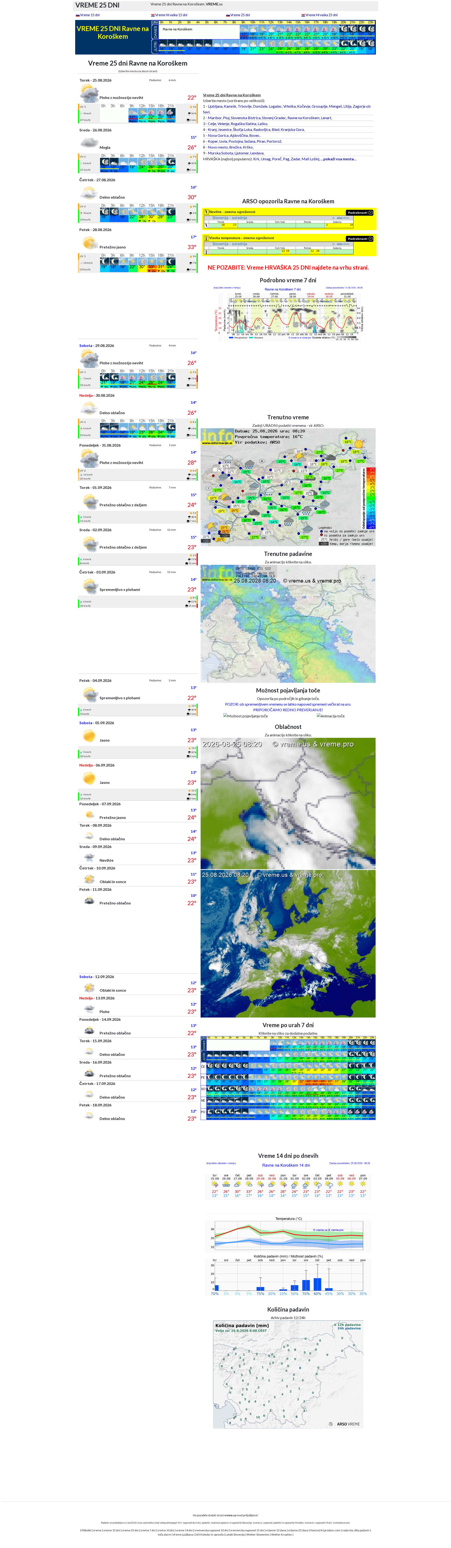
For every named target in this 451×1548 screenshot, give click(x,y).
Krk (256, 159)
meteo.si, (258, 1522)
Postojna (236, 141)
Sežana (249, 141)
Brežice (235, 147)
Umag (266, 159)
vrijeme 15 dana (276, 1530)
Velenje (223, 123)
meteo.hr (310, 1522)
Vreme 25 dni (240, 15)
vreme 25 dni (130, 1530)
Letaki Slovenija (235, 1534)
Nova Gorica (218, 135)
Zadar (295, 159)
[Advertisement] (138, 306)
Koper (213, 141)
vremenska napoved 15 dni (247, 1530)
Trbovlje (245, 106)
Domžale (260, 106)
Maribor (215, 117)
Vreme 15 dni (90, 15)
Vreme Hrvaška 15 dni (171, 15)
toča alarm (164, 1534)
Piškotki (86, 1530)
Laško (262, 123)
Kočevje (303, 106)
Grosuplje (319, 106)
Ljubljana (215, 106)
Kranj (212, 129)
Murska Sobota (220, 153)
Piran (261, 141)
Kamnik (230, 106)
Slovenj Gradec (274, 117)
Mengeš (335, 106)
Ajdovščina (239, 135)
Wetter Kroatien (281, 1534)
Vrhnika (289, 106)
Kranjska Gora (292, 129)
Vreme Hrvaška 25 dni (322, 15)
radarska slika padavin (355, 1530)
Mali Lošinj (310, 159)
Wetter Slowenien (258, 1534)
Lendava (257, 153)
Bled (275, 129)
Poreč (277, 159)
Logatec (275, 106)
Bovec (254, 135)
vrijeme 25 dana (298, 1530)
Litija (347, 106)
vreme (97, 1530)
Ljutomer (241, 153)
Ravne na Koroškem (303, 117)
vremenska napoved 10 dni (211, 1530)
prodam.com (332, 1530)
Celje (212, 123)
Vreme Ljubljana (183, 1534)
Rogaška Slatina (243, 123)
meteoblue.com (341, 1522)
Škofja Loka (242, 129)
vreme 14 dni (184, 1530)
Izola (223, 141)
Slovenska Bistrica (245, 117)
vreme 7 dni (148, 1530)
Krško (248, 147)
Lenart (326, 117)
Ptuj (226, 117)
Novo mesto (218, 147)
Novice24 (316, 1530)
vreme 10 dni (165, 1530)
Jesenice (225, 129)
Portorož (274, 141)
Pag (286, 159)
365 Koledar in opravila (209, 1534)
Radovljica (261, 129)
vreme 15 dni (111, 1530)
